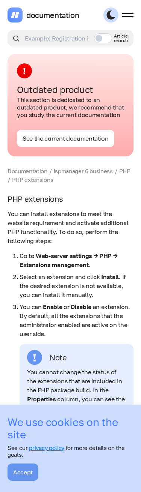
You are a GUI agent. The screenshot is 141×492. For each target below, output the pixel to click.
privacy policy (46, 447)
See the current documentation (66, 138)
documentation (52, 15)
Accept (23, 472)
